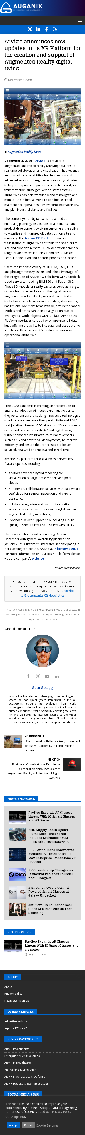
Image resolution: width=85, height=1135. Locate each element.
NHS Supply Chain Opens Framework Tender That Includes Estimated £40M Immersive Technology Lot (49, 836)
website (38, 558)
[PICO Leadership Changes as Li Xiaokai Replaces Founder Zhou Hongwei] (17, 874)
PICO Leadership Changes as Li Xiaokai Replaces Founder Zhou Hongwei (50, 874)
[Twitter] (30, 29)
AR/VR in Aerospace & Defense (24, 1076)
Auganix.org (46, 609)
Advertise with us (15, 1021)
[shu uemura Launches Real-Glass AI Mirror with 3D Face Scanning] (17, 909)
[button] (79, 20)
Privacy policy (13, 994)
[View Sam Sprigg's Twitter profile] (37, 676)
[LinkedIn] (38, 29)
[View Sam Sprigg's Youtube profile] (47, 676)
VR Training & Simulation (20, 1069)
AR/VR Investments (16, 1049)
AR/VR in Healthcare (17, 1062)
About (8, 987)
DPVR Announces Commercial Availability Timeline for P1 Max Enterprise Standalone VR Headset (52, 856)
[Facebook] (47, 29)
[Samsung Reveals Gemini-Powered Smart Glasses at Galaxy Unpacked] (17, 892)
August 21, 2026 (37, 954)
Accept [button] (13, 1125)
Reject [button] (28, 1125)
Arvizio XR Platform (40, 238)
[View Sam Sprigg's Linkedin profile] (57, 676)
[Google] (55, 29)
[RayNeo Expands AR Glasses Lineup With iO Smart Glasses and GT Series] (17, 817)
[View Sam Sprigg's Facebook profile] (28, 676)
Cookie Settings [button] (47, 1125)
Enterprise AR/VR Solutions (22, 1056)
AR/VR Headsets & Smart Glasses (26, 1083)
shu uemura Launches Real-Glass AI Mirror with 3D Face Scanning (50, 908)
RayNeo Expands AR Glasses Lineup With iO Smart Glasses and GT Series (51, 816)
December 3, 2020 (20, 80)
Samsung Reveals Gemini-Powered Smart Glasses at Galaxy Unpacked (49, 891)
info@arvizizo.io (66, 549)
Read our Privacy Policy (54, 1111)
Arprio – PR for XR (15, 1028)
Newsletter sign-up (16, 1000)
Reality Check (19, 932)
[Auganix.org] (42, 13)
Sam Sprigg (42, 688)
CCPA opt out (15, 1116)
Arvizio (40, 161)
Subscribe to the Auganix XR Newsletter (47, 593)
